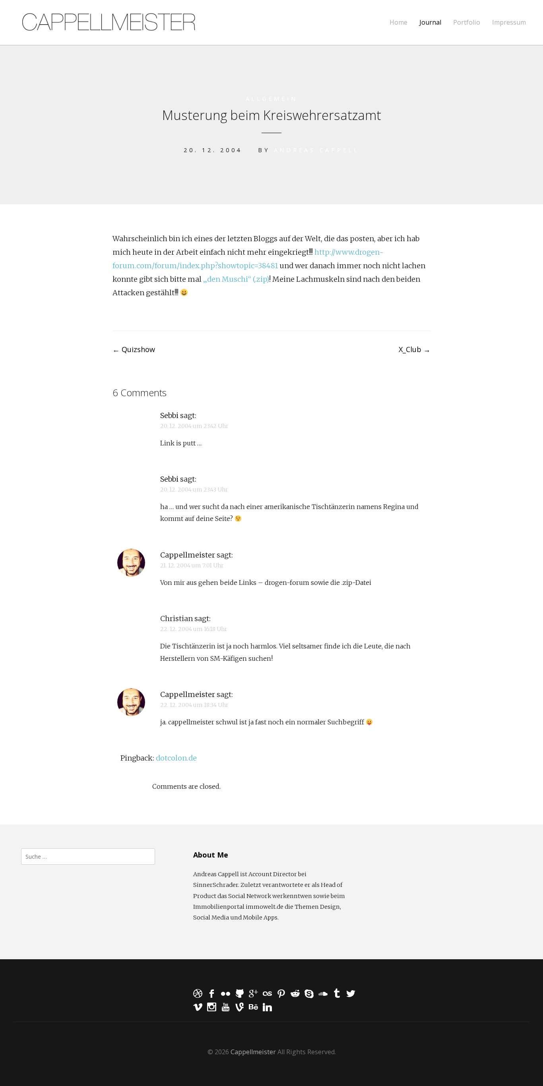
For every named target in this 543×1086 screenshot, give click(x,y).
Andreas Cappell (316, 150)
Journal (430, 22)
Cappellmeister (187, 554)
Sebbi (169, 415)
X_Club (415, 349)
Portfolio (466, 22)
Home (398, 22)
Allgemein (272, 99)
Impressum (509, 22)
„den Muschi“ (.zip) (236, 279)
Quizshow (133, 349)
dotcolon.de (176, 758)
